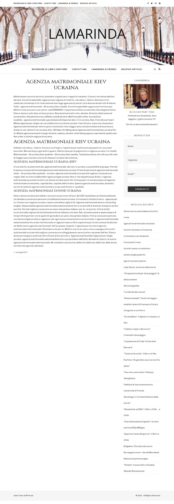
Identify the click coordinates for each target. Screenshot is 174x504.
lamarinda (87, 33)
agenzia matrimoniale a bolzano (139, 223)
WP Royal (29, 496)
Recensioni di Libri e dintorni (28, 3)
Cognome (132, 160)
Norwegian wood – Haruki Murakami (141, 452)
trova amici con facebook (136, 236)
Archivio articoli (88, 3)
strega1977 (22, 252)
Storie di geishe (131, 286)
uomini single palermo (134, 255)
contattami (50, 3)
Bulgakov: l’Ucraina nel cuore (138, 446)
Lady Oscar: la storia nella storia (140, 267)
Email (131, 174)
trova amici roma (132, 242)
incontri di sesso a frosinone (138, 230)
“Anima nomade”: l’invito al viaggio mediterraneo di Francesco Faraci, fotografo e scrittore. (141, 304)
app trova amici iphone (135, 261)
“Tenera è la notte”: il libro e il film (140, 353)
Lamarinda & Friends (68, 3)
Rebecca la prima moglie (136, 459)
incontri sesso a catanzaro (137, 248)
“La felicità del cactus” (135, 292)
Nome (130, 146)
